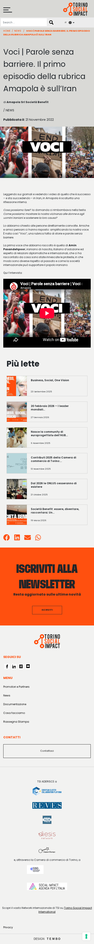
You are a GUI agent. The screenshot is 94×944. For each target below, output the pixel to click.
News (17, 31)
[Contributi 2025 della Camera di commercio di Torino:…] (57, 465)
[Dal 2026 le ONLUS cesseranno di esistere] (57, 491)
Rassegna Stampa (16, 722)
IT (65, 22)
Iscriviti (47, 610)
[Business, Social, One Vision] (57, 388)
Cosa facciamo (14, 713)
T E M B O (54, 939)
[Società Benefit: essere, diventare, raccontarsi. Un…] (57, 517)
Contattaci (47, 751)
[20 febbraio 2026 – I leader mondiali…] (57, 414)
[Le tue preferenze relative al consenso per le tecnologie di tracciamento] (86, 936)
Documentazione (14, 704)
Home (6, 31)
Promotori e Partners (16, 687)
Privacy (8, 927)
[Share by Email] (27, 539)
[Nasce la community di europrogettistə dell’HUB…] (57, 439)
